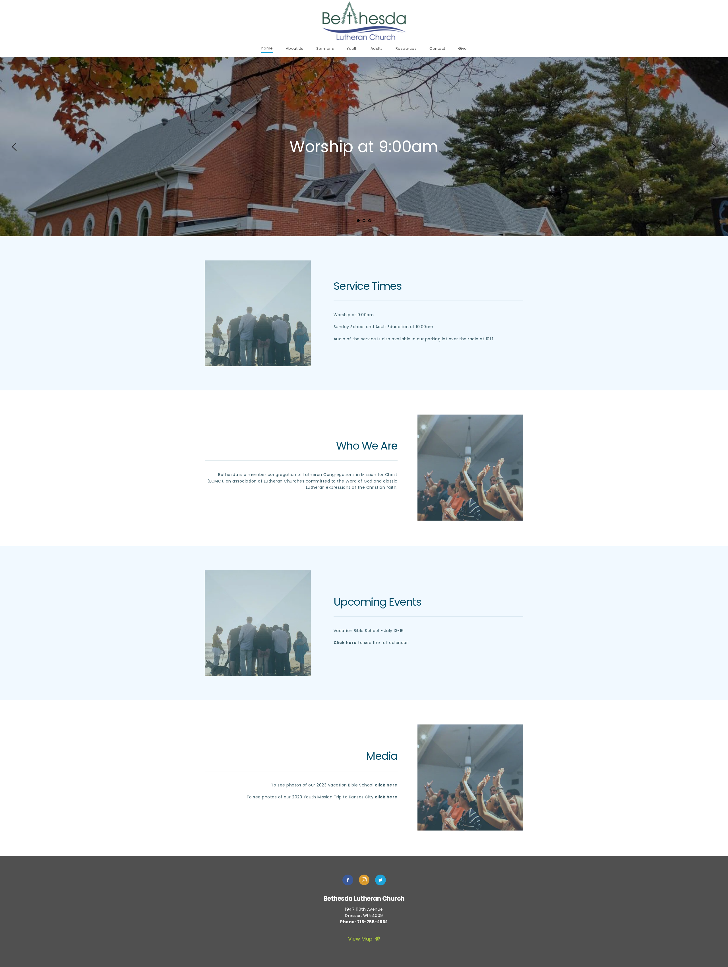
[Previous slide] (14, 146)
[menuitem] (267, 48)
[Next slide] (713, 146)
